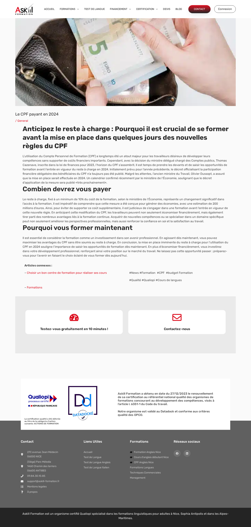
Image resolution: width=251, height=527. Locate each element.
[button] (77, 9)
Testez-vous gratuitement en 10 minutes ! (74, 329)
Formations (34, 287)
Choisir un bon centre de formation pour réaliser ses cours (67, 273)
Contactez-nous (177, 329)
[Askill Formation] (24, 9)
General (22, 120)
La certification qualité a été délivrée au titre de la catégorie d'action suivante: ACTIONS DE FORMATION (42, 421)
